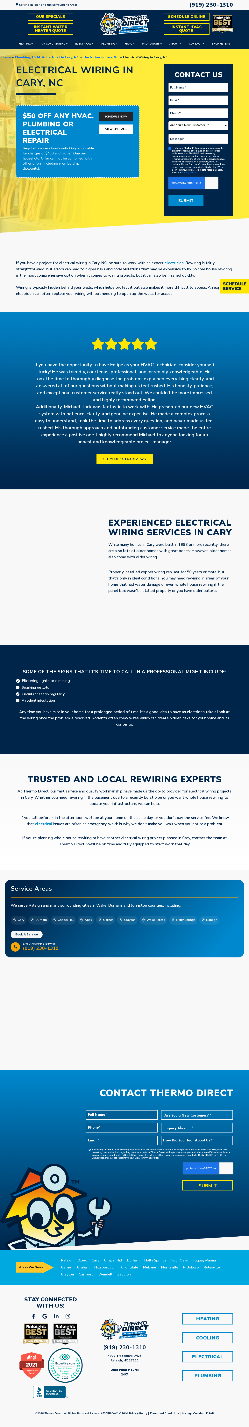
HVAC (128, 44)
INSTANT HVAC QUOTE (187, 29)
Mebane (149, 1267)
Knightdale (129, 1267)
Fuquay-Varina (204, 1260)
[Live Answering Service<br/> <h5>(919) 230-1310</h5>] (15, 947)
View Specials (115, 129)
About (174, 44)
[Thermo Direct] (124, 24)
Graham (83, 1267)
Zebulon (124, 1274)
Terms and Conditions (165, 1413)
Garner (66, 1267)
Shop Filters (221, 44)
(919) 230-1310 (211, 5)
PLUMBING (207, 1376)
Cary (95, 1260)
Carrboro (86, 1274)
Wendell (105, 1274)
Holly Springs (155, 1260)
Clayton (67, 1274)
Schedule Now (115, 116)
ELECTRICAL (207, 1357)
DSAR (210, 1413)
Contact (195, 44)
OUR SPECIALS (50, 16)
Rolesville (212, 1267)
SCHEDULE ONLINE (186, 16)
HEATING (207, 1319)
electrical (43, 824)
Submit (186, 200)
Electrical (83, 44)
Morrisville (169, 1267)
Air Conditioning (53, 44)
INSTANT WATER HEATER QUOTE (51, 29)
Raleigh (67, 1260)
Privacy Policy (188, 172)
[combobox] (198, 125)
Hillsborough (105, 1267)
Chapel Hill (113, 1260)
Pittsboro (191, 1267)
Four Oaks (179, 1260)
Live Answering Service (41, 946)
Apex (82, 1260)
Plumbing (108, 44)
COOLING (207, 1338)
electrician (174, 263)
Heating (25, 44)
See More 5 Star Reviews (124, 459)
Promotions (151, 44)
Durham (133, 1260)
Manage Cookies (193, 1413)
